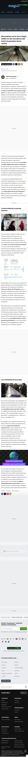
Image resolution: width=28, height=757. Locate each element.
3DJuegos (16, 700)
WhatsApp (7, 638)
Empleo (3, 676)
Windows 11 (17, 676)
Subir (22, 692)
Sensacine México (18, 742)
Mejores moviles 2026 (17, 617)
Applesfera (4, 704)
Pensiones (21, 29)
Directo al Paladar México (6, 747)
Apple (3, 670)
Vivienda (17, 12)
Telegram (22, 638)
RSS (25, 638)
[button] (12, 76)
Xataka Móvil (5, 702)
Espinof (16, 712)
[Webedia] (24, 1)
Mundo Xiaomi (5, 708)
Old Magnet (16, 490)
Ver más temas (6, 681)
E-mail (22, 64)
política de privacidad (22, 631)
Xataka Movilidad (18, 667)
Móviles (16, 665)
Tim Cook (10, 29)
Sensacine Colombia (19, 744)
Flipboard (19, 64)
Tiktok (8, 641)
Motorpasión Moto (18, 721)
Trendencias (4, 729)
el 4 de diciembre (20, 181)
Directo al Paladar (6, 719)
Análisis (16, 662)
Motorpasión (17, 719)
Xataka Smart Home (6, 706)
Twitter (16, 64)
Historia (24, 12)
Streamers (10, 12)
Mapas (3, 12)
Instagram (19, 638)
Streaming (4, 662)
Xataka (3, 700)
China (4, 29)
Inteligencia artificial (7, 673)
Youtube (16, 638)
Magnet (14, 6)
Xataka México (5, 740)
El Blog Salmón (17, 729)
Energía (3, 667)
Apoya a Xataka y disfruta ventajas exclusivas (14, 650)
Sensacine (16, 710)
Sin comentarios (7, 64)
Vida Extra (16, 702)
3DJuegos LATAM (18, 740)
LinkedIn (6, 641)
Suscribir (23, 628)
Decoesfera (4, 731)
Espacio (4, 665)
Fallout (15, 29)
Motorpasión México (19, 747)
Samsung (16, 670)
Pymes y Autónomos (19, 731)
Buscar (26, 686)
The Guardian (13, 283)
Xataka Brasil (5, 742)
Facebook (14, 64)
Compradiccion (5, 733)
